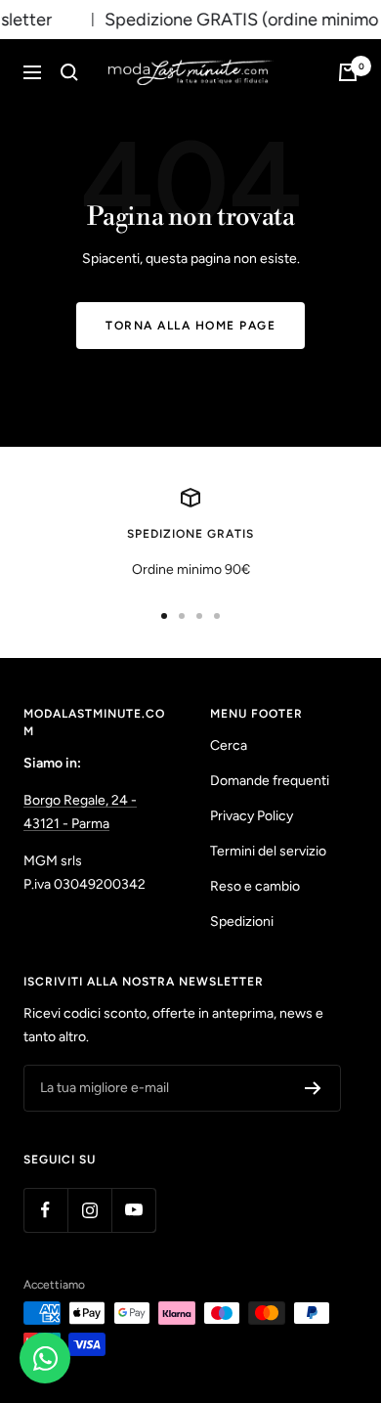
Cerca (228, 745)
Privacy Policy (251, 816)
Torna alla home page (190, 325)
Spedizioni (242, 921)
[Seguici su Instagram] (89, 1210)
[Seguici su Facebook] (45, 1210)
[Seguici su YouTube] (133, 1210)
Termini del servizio (268, 851)
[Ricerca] (69, 72)
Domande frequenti (269, 780)
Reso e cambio (255, 886)
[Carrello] (348, 72)
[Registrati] (313, 1088)
